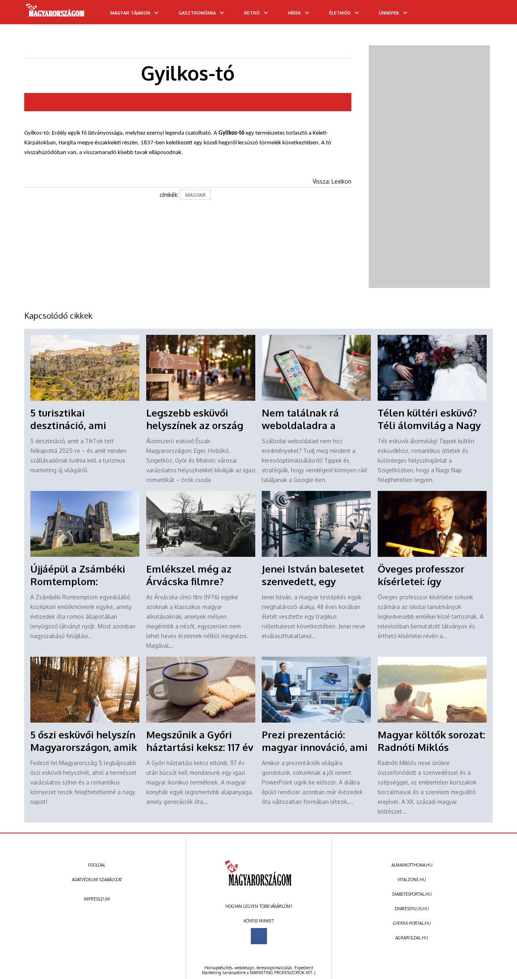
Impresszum (97, 899)
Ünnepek (389, 13)
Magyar (195, 195)
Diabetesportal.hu (412, 894)
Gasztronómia (197, 13)
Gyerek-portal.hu (412, 923)
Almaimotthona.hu (412, 865)
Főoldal (96, 865)
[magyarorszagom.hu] (55, 12)
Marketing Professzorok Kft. (281, 972)
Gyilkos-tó (231, 133)
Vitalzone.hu (411, 879)
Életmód (340, 13)
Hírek (294, 13)
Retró (252, 13)
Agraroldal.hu (411, 937)
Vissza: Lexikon (332, 181)
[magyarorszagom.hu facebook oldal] (259, 936)
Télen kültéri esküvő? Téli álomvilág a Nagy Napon (429, 425)
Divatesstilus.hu (412, 908)
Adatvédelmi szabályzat (97, 879)
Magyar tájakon (130, 13)
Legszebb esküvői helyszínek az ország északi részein (194, 425)
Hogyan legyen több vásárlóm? (258, 906)
